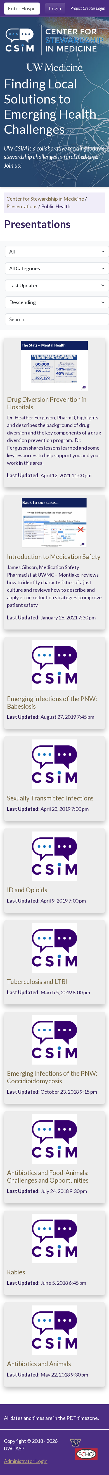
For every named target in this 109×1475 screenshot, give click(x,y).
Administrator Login (26, 1461)
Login (55, 8)
